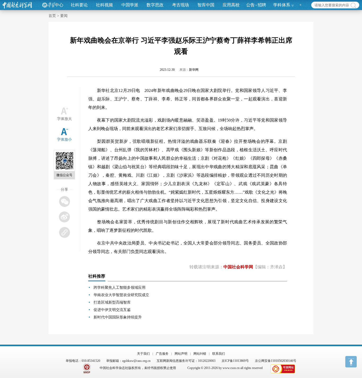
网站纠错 (199, 353)
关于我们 (143, 353)
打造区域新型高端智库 (112, 302)
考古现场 (180, 5)
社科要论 (79, 5)
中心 (59, 5)
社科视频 (104, 5)
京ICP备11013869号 (235, 361)
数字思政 (155, 5)
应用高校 (231, 5)
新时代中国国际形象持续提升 (118, 317)
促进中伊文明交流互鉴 (112, 310)
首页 (52, 16)
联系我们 (218, 353)
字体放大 (64, 119)
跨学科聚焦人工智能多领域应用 (119, 288)
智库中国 (205, 5)
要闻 (64, 16)
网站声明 (181, 353)
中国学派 (129, 5)
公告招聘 (256, 5)
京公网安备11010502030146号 (275, 361)
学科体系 (281, 5)
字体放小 (64, 139)
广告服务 (162, 353)
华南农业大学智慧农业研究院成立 (121, 295)
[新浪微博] (64, 216)
